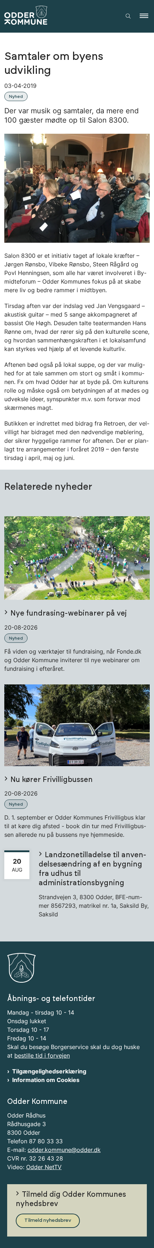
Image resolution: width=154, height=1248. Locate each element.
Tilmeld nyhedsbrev (47, 1220)
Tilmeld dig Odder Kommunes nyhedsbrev (71, 1199)
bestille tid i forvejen (42, 1055)
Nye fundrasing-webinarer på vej (68, 613)
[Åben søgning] (128, 16)
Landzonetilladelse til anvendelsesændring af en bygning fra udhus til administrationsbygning (92, 869)
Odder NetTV (44, 1167)
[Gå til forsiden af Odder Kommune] (58, 16)
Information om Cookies (46, 1079)
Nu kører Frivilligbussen (51, 779)
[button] (147, 16)
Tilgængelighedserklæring (49, 1071)
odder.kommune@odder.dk (64, 1149)
